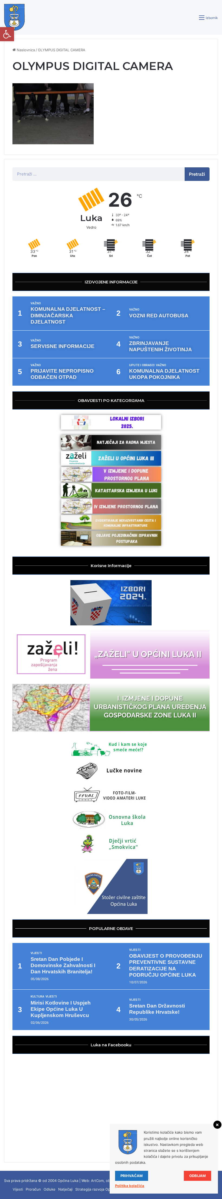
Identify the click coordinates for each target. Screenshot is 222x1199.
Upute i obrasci (142, 365)
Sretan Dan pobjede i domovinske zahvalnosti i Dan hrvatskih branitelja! (63, 965)
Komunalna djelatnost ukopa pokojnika (164, 374)
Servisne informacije (62, 346)
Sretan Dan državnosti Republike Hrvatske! (157, 1009)
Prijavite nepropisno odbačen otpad (62, 374)
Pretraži (197, 174)
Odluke (50, 1189)
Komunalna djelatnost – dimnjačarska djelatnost (68, 315)
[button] (7, 34)
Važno (36, 303)
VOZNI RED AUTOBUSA (158, 315)
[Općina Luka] (14, 17)
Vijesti (36, 953)
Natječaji (65, 1189)
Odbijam (197, 1176)
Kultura (37, 996)
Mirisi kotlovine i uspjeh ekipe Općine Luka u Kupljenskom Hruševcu (61, 1009)
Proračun (33, 1189)
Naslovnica (25, 50)
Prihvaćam (131, 1176)
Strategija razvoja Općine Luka (100, 1189)
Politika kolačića (129, 1186)
